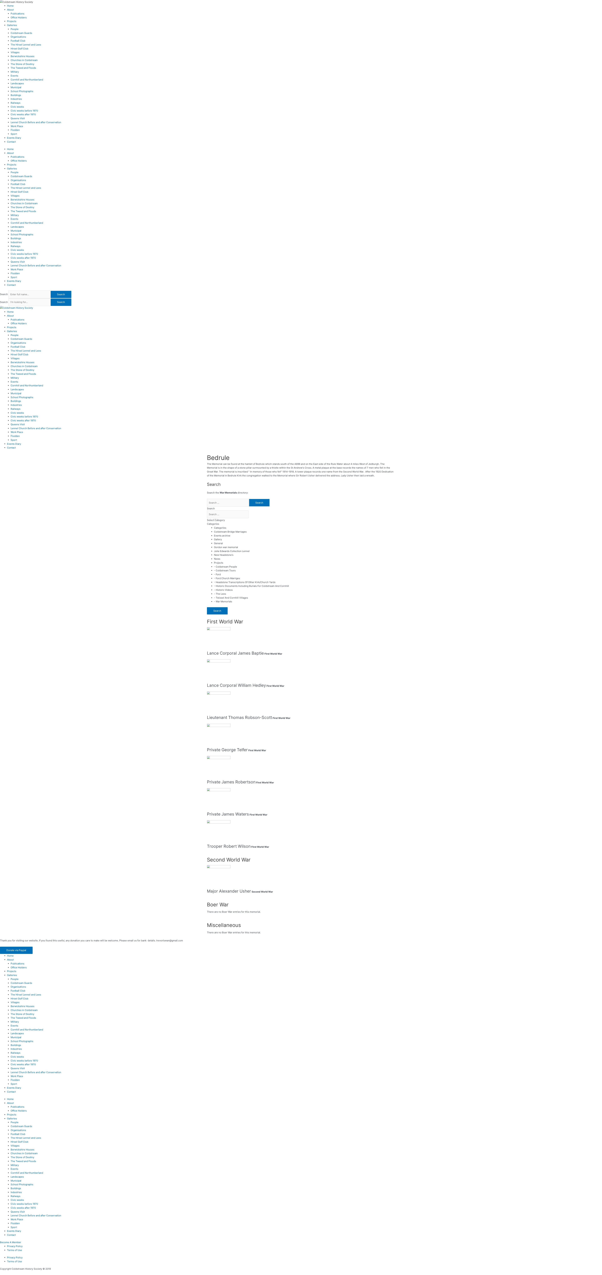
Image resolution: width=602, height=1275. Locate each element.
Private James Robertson (231, 781)
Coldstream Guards (21, 33)
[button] (16, 950)
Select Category (216, 520)
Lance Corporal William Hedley (236, 685)
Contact (11, 141)
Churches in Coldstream (24, 60)
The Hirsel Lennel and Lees (26, 44)
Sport (14, 133)
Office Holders (19, 17)
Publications (17, 13)
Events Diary (14, 137)
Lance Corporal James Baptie (235, 653)
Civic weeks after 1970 (23, 114)
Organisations (18, 36)
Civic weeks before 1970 (24, 110)
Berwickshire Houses (22, 56)
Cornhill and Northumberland (27, 79)
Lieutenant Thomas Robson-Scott (239, 717)
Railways (15, 102)
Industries (16, 98)
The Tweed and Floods (23, 67)
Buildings (16, 95)
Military (15, 71)
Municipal (16, 87)
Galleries (12, 25)
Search (4, 294)
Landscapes (17, 83)
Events (14, 75)
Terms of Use (14, 1250)
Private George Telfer (227, 749)
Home (10, 5)
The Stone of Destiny (22, 64)
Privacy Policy (15, 1246)
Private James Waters (228, 814)
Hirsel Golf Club (19, 48)
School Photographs (22, 91)
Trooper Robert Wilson (229, 846)
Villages (15, 52)
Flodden (15, 129)
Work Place (17, 126)
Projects (11, 21)
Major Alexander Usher (229, 891)
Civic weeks (17, 106)
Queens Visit (18, 118)
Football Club (18, 40)
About (10, 9)
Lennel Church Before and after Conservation (36, 122)
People (14, 29)
